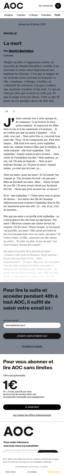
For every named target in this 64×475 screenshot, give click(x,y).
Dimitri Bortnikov (21, 51)
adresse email (10, 320)
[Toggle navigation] (58, 6)
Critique (33, 15)
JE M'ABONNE (32, 407)
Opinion (21, 15)
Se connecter (46, 5)
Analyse (8, 15)
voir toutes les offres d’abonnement (32, 415)
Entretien (46, 15)
